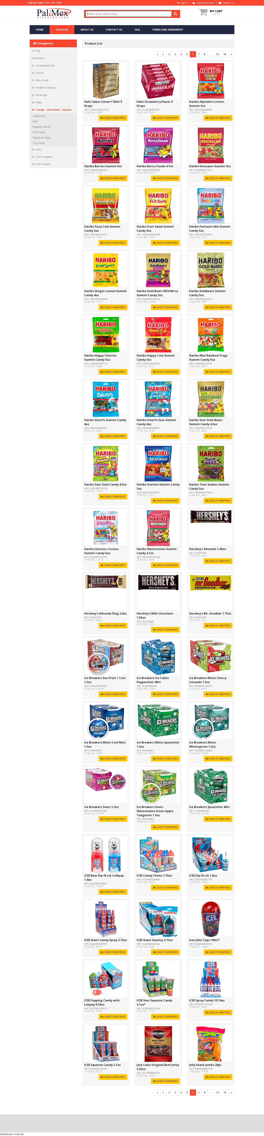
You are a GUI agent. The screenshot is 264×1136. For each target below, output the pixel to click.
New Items (38, 58)
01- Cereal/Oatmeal (43, 65)
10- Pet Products (41, 164)
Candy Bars (39, 116)
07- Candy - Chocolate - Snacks (51, 109)
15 (217, 54)
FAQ (137, 29)
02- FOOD (37, 73)
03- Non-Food (40, 80)
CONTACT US (114, 29)
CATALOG (62, 29)
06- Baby (37, 102)
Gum (35, 121)
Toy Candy (39, 143)
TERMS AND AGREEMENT (167, 29)
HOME (39, 29)
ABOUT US (86, 29)
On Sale (36, 50)
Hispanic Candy (41, 126)
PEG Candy (39, 132)
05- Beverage (39, 95)
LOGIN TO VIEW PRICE (114, 117)
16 (224, 54)
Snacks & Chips (41, 137)
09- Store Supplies (42, 156)
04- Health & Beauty (43, 87)
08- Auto (37, 149)
